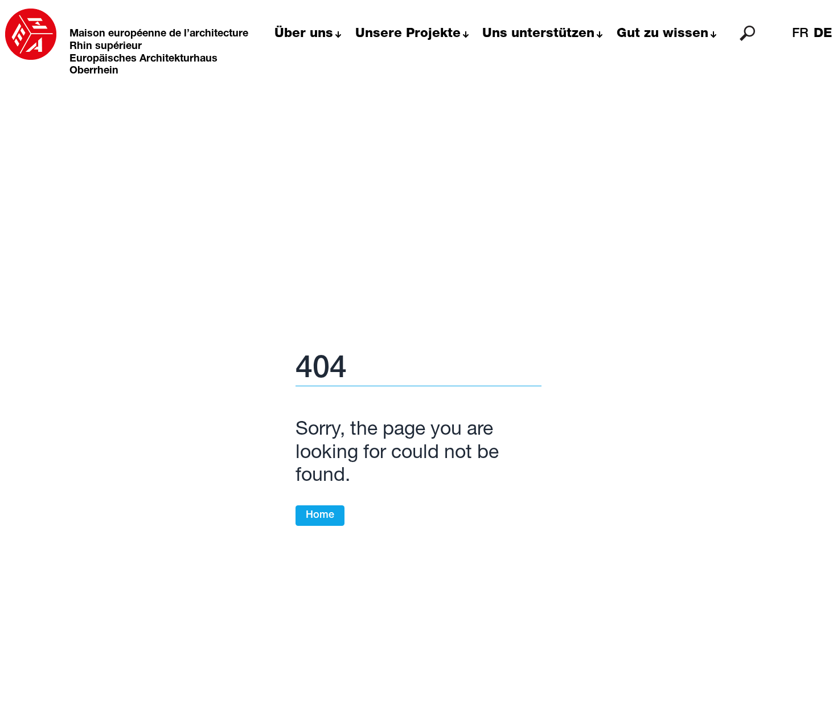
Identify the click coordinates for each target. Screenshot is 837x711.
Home (320, 515)
